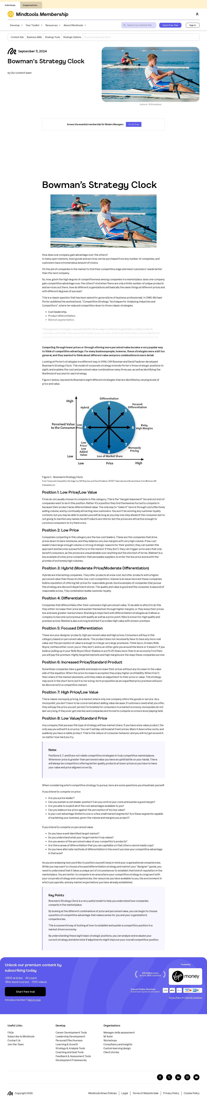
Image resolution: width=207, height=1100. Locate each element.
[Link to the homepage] (38, 14)
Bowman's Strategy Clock (46, 60)
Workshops (110, 1040)
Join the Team (16, 1044)
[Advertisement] (103, 155)
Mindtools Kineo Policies (102, 1093)
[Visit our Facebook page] (160, 1077)
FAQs (11, 1032)
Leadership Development (70, 1036)
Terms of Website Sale (146, 1093)
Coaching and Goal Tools (70, 1052)
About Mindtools (73, 25)
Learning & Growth (67, 1044)
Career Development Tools (71, 1032)
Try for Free (133, 124)
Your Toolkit (32, 25)
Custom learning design (117, 1048)
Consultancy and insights (118, 1044)
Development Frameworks (71, 1060)
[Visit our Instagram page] (187, 1077)
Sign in (192, 25)
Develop (15, 25)
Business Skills (34, 37)
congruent (148, 874)
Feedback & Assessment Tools (73, 1056)
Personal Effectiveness (69, 1040)
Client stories (111, 1052)
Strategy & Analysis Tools (70, 1048)
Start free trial (25, 991)
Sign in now (34, 1000)
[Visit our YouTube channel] (196, 1077)
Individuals (10, 5)
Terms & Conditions (193, 998)
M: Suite (108, 1036)
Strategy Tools (52, 37)
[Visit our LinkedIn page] (178, 1077)
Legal (124, 1093)
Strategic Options (72, 37)
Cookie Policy (191, 1093)
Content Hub (17, 37)
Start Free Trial (170, 25)
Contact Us (14, 1040)
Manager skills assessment (119, 1032)
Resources (51, 25)
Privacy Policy (175, 998)
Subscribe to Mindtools (21, 1036)
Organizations (30, 5)
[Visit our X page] (169, 1077)
